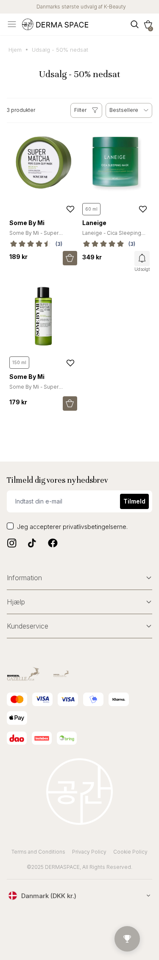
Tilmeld (134, 501)
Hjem (15, 49)
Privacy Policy (89, 852)
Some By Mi (27, 222)
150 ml (19, 362)
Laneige (94, 222)
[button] (148, 24)
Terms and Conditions (38, 852)
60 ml (91, 208)
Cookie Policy (130, 852)
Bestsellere (123, 110)
